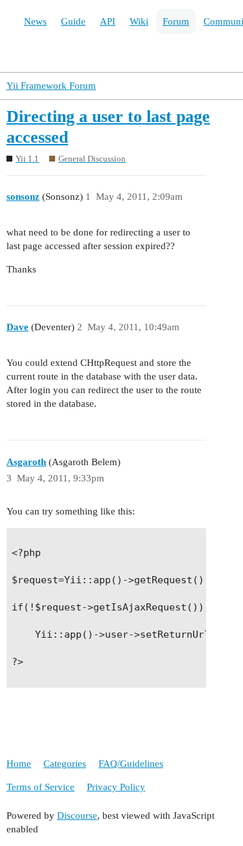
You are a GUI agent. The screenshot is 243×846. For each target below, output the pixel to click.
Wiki (139, 21)
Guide (73, 21)
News (35, 21)
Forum (176, 21)
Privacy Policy (116, 787)
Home (18, 763)
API (107, 21)
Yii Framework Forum (51, 85)
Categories (64, 763)
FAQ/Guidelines (130, 763)
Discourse (77, 815)
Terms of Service (40, 787)
